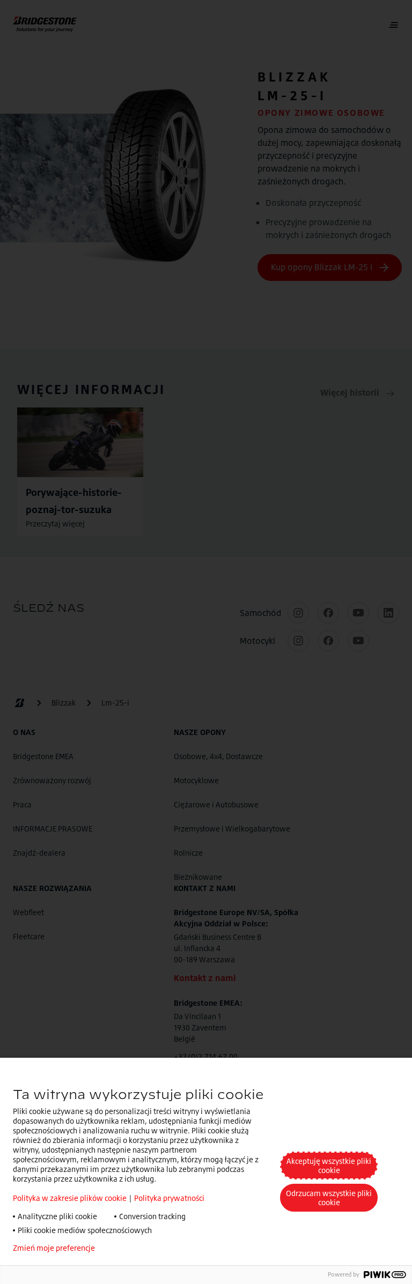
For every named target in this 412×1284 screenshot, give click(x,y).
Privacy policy (135, 1248)
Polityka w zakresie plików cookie (70, 1198)
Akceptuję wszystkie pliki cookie (328, 1165)
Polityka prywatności (169, 1198)
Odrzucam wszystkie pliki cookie (329, 1198)
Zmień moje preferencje (54, 1248)
